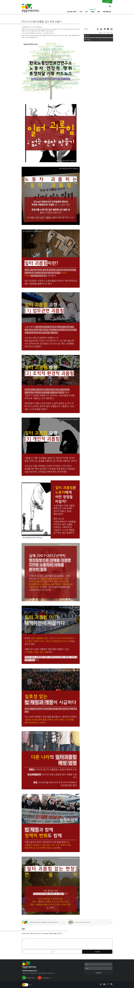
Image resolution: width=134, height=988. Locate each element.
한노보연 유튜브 (104, 984)
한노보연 (30, 8)
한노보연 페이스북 (108, 984)
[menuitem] (72, 11)
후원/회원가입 (107, 12)
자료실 (92, 12)
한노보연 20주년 (72, 12)
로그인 (30, 984)
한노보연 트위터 (101, 984)
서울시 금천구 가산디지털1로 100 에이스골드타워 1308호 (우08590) (38, 973)
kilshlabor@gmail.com (29, 971)
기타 (88, 36)
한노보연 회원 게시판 (111, 984)
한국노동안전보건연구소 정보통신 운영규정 (40, 933)
